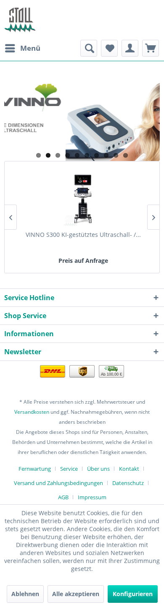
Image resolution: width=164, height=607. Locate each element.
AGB (63, 497)
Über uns (98, 468)
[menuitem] (22, 48)
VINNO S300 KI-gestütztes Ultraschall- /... (83, 235)
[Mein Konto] (130, 48)
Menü (30, 48)
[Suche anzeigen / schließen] (88, 48)
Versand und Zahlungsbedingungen (58, 483)
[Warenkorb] (150, 48)
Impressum (92, 497)
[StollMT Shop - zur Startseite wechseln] (20, 20)
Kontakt (129, 468)
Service (69, 468)
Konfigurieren (133, 594)
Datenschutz (128, 483)
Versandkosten (31, 411)
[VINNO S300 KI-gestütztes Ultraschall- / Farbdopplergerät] (83, 197)
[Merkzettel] (109, 48)
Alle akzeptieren (75, 594)
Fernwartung (35, 468)
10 (125, 155)
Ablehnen (25, 594)
